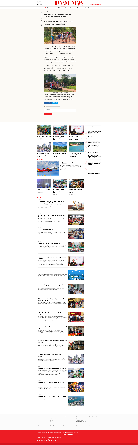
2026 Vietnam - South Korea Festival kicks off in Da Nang (94, 168)
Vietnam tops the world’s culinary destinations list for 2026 (75, 191)
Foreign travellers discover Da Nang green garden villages (44, 138)
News (48, 7)
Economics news (53, 420)
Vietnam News (81, 7)
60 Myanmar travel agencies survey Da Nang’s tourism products (76, 138)
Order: (71, 117)
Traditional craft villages (80, 420)
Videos (86, 7)
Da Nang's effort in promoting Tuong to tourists (50, 243)
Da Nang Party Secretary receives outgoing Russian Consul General (51, 313)
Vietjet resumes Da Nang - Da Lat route (70, 162)
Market (51, 421)
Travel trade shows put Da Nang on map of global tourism (43, 155)
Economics (52, 7)
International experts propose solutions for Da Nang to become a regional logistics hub (52, 202)
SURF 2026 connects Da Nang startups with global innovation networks (51, 299)
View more (60, 409)
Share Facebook (48, 102)
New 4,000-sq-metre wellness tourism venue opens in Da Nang (94, 132)
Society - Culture (57, 7)
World (77, 7)
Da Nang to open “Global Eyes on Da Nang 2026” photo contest (52, 397)
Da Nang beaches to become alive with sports (94, 127)
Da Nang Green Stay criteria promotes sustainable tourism (51, 383)
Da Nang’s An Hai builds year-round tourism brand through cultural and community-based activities (94, 162)
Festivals (77, 418)
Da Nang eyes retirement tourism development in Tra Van (59, 155)
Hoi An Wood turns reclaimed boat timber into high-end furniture (52, 341)
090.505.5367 (94, 4)
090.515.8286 (99, 4)
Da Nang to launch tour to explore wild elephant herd (94, 142)
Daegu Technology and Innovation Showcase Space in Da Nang (52, 327)
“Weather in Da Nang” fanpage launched (48, 271)
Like (75, 117)
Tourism (63, 7)
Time (73, 117)
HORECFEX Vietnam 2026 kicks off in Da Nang (43, 190)
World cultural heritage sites (81, 421)
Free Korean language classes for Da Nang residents (51, 285)
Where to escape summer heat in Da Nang (94, 137)
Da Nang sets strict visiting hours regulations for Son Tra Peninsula (76, 155)
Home (45, 11)
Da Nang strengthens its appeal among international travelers (60, 138)
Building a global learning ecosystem (47, 229)
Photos (89, 7)
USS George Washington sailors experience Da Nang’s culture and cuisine (94, 156)
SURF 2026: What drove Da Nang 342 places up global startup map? (51, 216)
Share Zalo (56, 102)
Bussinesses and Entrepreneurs (55, 418)
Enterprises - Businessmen (70, 7)
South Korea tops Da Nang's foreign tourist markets (94, 151)
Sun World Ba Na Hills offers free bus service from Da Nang (94, 172)
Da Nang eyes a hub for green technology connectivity (52, 368)
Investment (91, 425)
